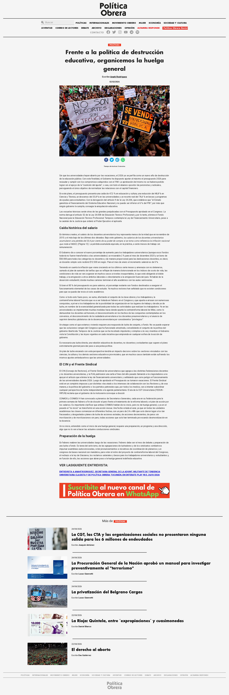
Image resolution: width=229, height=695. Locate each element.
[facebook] (106, 160)
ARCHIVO (97, 28)
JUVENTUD (46, 28)
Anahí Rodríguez (118, 77)
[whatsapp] (123, 160)
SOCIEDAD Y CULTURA (175, 23)
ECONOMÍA (155, 23)
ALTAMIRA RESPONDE (148, 28)
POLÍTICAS (81, 23)
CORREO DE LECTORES (66, 28)
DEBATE (85, 28)
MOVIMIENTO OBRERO (124, 23)
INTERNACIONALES (99, 23)
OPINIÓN (130, 28)
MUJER (142, 23)
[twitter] (112, 160)
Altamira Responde (199, 675)
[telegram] (117, 160)
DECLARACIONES (113, 28)
